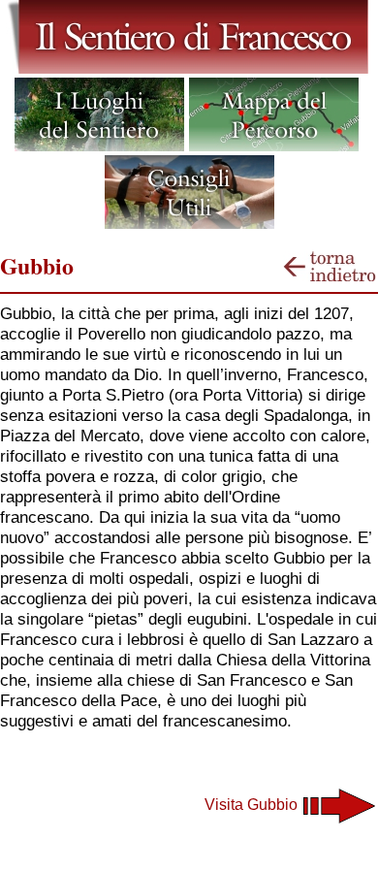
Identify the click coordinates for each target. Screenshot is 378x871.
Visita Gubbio (253, 804)
